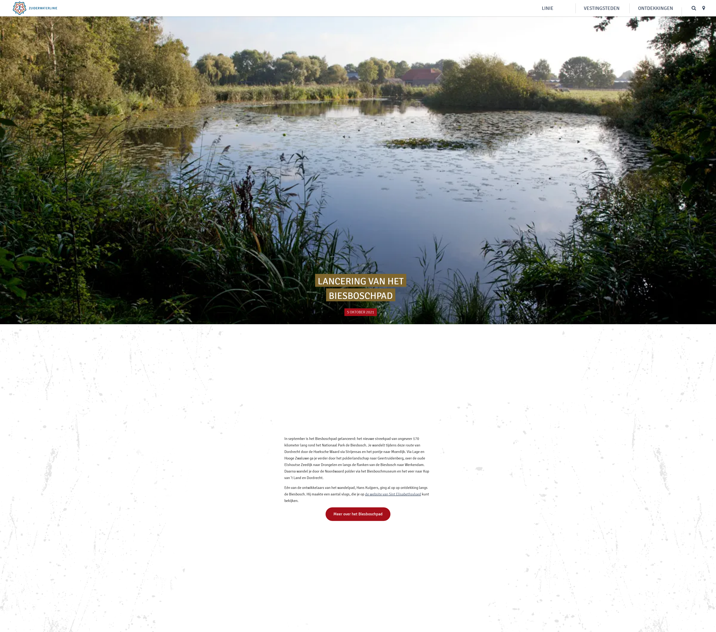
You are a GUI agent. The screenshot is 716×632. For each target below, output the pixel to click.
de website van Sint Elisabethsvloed (393, 494)
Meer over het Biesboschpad (358, 514)
